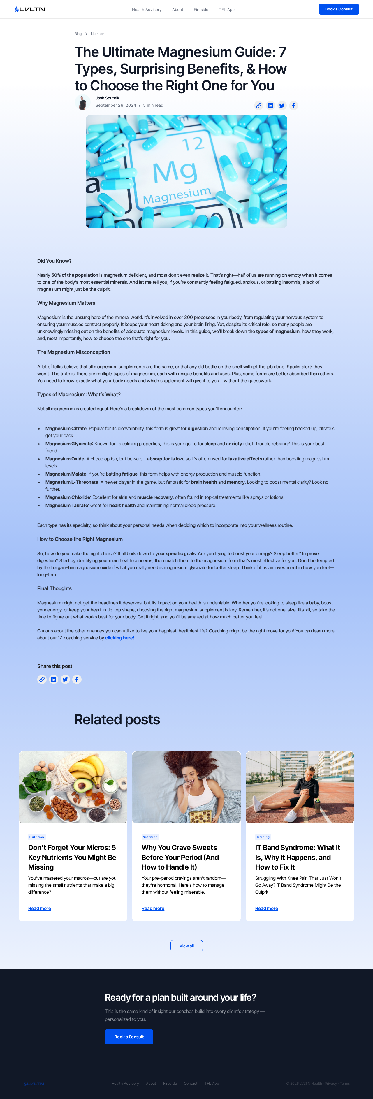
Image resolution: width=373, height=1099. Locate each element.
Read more (39, 908)
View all (187, 945)
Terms (345, 1083)
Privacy (331, 1083)
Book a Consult (339, 9)
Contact (191, 1083)
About (177, 9)
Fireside (201, 9)
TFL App (227, 9)
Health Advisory (147, 9)
